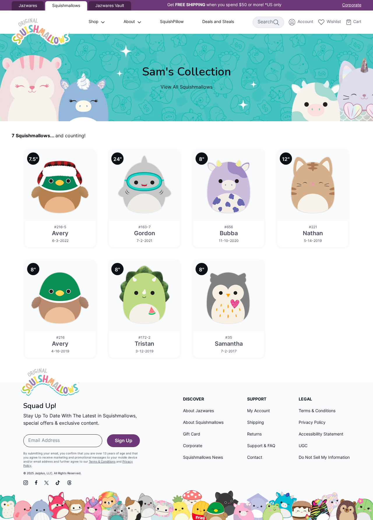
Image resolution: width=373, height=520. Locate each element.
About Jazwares (198, 411)
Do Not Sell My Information (324, 458)
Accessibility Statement (321, 434)
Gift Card (191, 434)
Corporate (351, 5)
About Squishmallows (203, 423)
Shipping (255, 423)
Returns (254, 434)
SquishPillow (172, 22)
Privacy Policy (312, 423)
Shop (93, 22)
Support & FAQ (261, 446)
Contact (254, 458)
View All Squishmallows (186, 87)
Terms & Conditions (102, 461)
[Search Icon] (275, 22)
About (129, 22)
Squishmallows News (203, 458)
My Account (258, 411)
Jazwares (28, 6)
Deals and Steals (218, 22)
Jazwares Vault (109, 6)
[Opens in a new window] (25, 482)
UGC (303, 446)
